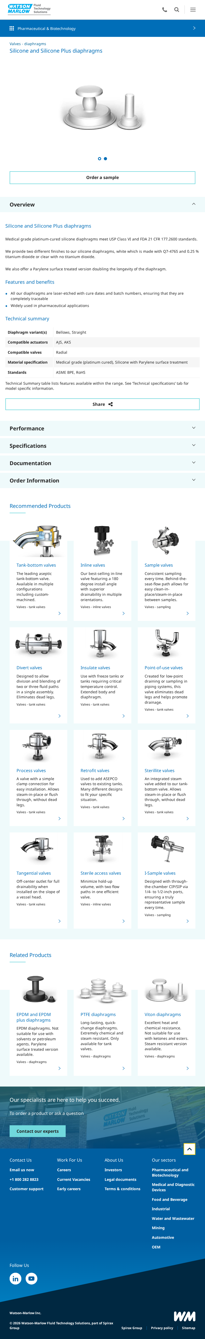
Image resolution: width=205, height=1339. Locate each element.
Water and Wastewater (173, 1218)
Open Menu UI (193, 9)
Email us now (22, 1169)
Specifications (28, 445)
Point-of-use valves (164, 668)
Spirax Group (131, 1328)
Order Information (34, 480)
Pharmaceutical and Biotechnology (170, 1172)
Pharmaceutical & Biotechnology (47, 28)
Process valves (31, 770)
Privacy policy (162, 1328)
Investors (113, 1169)
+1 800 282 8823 (24, 1179)
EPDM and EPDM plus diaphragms (34, 1017)
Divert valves (29, 668)
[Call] (165, 9)
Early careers (69, 1188)
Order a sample (102, 177)
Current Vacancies (73, 1179)
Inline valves (93, 565)
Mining (158, 1227)
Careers (64, 1169)
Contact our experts (38, 1131)
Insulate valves (95, 668)
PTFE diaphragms (98, 1014)
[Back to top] (189, 1149)
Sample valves (159, 565)
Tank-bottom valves (36, 565)
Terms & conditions (122, 1188)
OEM (156, 1247)
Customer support (27, 1188)
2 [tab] (105, 158)
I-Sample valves (160, 873)
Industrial (161, 1208)
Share (99, 404)
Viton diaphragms (163, 1014)
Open (177, 9)
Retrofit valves (95, 770)
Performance (27, 428)
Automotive (163, 1237)
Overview (22, 204)
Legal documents (120, 1179)
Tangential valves (34, 873)
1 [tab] (99, 158)
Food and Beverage (169, 1199)
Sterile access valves (101, 873)
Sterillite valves (160, 770)
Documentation (30, 463)
